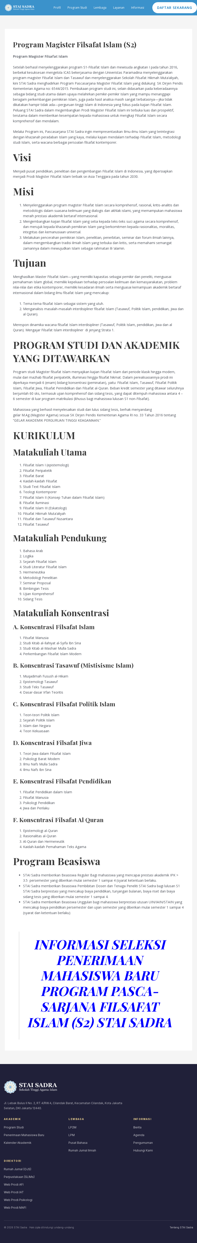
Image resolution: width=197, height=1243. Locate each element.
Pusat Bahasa (77, 1143)
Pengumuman (143, 1143)
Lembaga (100, 8)
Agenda (138, 1135)
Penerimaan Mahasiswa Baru (24, 1135)
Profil (57, 8)
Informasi (137, 8)
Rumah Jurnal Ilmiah (82, 1150)
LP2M (72, 1127)
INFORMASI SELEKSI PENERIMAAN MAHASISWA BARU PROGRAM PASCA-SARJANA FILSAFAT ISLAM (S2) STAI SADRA (99, 983)
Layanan (118, 8)
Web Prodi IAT (14, 1192)
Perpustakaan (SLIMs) (19, 1177)
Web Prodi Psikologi (18, 1200)
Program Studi (77, 8)
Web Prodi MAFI (15, 1207)
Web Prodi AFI (14, 1184)
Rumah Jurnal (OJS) (17, 1169)
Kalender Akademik (17, 1143)
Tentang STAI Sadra (181, 1227)
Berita (137, 1127)
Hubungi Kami (143, 1150)
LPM (71, 1135)
